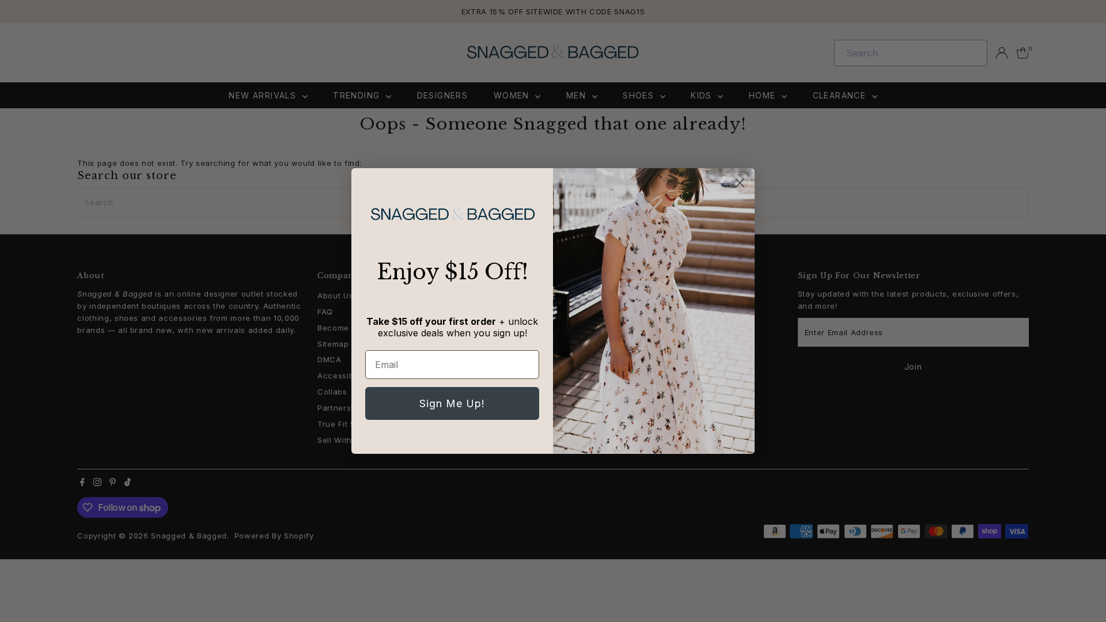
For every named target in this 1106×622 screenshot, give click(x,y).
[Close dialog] (740, 183)
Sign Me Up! (452, 403)
